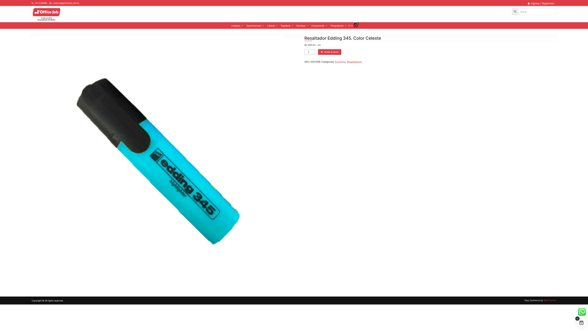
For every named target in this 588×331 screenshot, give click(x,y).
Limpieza (235, 25)
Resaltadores (354, 61)
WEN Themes (549, 300)
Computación (318, 25)
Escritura (300, 25)
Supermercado (253, 25)
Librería (271, 25)
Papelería (285, 25)
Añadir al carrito (331, 52)
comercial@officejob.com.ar (66, 3)
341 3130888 (41, 3)
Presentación (337, 25)
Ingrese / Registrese (542, 3)
